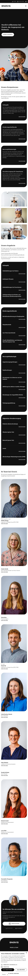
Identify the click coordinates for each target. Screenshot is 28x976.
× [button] (26, 952)
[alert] (14, 963)
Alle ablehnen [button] (21, 969)
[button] (27, 1)
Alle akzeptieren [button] (7, 969)
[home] (5, 6)
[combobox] (5, 974)
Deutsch (4, 974)
